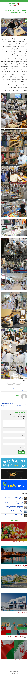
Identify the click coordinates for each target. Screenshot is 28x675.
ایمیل (23, 436)
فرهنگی (24, 8)
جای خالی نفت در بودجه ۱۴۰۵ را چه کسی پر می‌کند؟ (13, 511)
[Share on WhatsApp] (20, 384)
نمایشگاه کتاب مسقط (15, 390)
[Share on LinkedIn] (8, 384)
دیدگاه (23, 418)
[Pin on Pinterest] (10, 384)
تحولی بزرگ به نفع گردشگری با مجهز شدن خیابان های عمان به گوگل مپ (7, 404)
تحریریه (16, 16)
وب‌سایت (23, 442)
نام (24, 430)
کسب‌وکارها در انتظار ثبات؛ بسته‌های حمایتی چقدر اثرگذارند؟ (12, 498)
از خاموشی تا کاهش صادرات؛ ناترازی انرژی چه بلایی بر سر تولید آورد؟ (13, 502)
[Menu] (26, 4)
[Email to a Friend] (13, 384)
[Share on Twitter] (15, 384)
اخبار (26, 8)
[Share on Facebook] (17, 384)
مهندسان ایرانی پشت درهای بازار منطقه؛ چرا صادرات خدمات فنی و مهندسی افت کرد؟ (13, 507)
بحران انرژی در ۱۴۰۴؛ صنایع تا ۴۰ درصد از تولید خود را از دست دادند (12, 515)
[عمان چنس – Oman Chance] (14, 4)
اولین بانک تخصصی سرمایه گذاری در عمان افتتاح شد (21, 405)
